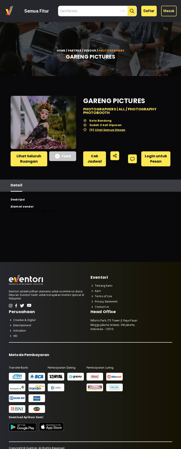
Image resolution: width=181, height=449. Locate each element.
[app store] (51, 427)
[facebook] (16, 306)
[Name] (132, 11)
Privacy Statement (106, 301)
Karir (98, 291)
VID (15, 336)
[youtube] (29, 306)
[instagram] (10, 306)
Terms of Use (103, 296)
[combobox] (103, 11)
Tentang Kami (103, 286)
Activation (19, 330)
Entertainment (22, 325)
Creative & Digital (24, 320)
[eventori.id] (26, 284)
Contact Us (102, 307)
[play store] (22, 427)
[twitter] (22, 306)
